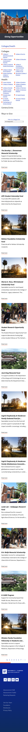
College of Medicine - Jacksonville (21, 85)
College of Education (21, 59)
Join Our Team (7, 703)
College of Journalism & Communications (20, 66)
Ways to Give (7, 113)
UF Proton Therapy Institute (20, 99)
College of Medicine (8, 84)
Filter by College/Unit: (14, 119)
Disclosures (6, 708)
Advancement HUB (9, 690)
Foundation (6, 705)
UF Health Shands (20, 95)
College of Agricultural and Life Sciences (8, 55)
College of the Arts (20, 54)
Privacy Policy (7, 710)
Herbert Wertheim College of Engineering (7, 75)
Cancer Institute (7, 82)
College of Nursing (7, 88)
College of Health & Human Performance (8, 65)
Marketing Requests (9, 695)
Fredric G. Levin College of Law (19, 70)
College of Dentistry (21, 82)
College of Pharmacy (21, 88)
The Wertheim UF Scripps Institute (7, 103)
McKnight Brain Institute (7, 95)
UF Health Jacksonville (6, 99)
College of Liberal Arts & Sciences (7, 70)
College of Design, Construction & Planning (7, 61)
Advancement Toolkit (9, 692)
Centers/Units (7, 107)
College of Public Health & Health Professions (7, 91)
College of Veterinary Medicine (21, 90)
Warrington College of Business (21, 74)
